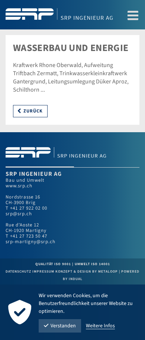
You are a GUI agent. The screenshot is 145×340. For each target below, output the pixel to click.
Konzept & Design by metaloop (86, 271)
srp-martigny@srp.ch (30, 241)
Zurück (33, 111)
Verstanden (63, 326)
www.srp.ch (19, 185)
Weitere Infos (100, 326)
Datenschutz (19, 271)
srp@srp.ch (19, 213)
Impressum (43, 271)
